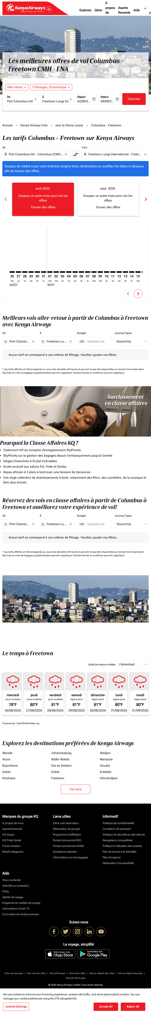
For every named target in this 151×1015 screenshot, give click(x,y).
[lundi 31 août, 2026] (43, 272)
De (8, 96)
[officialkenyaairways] (77, 931)
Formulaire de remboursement (20, 914)
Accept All (105, 1006)
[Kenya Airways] (54, 931)
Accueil (7, 125)
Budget (81, 333)
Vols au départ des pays (130, 973)
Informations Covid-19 (15, 908)
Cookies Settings (16, 1006)
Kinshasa (8, 778)
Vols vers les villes (36, 973)
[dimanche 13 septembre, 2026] (125, 272)
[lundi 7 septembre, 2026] (87, 272)
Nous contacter (11, 880)
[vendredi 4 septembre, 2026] (68, 272)
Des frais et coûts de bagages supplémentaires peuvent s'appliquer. (37, 372)
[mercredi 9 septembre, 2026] (100, 272)
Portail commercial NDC (67, 840)
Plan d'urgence (112, 857)
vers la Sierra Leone (69, 125)
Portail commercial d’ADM (68, 846)
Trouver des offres (43, 207)
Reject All (133, 1006)
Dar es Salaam (61, 765)
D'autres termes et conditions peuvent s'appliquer (98, 372)
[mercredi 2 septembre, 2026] (56, 272)
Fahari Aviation (11, 846)
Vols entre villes (77, 973)
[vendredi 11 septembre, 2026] (112, 272)
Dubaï (55, 772)
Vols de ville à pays (75, 978)
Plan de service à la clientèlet (119, 851)
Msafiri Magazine (12, 851)
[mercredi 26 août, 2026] (12, 272)
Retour (105, 96)
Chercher (134, 99)
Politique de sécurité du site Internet (124, 834)
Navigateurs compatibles (118, 840)
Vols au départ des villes (101, 973)
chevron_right (145, 199)
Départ (81, 96)
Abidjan (105, 753)
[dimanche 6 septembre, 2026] (81, 272)
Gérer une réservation (66, 823)
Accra (6, 759)
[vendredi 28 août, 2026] (24, 272)
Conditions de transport (117, 828)
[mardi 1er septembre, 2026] (49, 272)
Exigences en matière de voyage (21, 902)
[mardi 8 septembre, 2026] (94, 272)
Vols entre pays (57, 973)
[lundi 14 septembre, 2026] (131, 272)
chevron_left (5, 199)
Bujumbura (10, 765)
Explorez (85, 10)
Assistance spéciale (64, 851)
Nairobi (7, 753)
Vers (84, 147)
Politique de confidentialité (118, 823)
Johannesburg (61, 753)
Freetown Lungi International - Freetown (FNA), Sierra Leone (55, 101)
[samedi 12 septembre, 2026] (119, 272)
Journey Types (123, 333)
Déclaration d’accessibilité (118, 863)
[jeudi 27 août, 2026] (18, 272)
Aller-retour (15, 87)
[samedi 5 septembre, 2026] (75, 272)
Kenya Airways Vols (34, 125)
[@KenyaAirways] (65, 931)
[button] (51, 87)
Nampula (106, 759)
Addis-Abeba (60, 759)
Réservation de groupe (66, 828)
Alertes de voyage (12, 897)
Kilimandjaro (109, 778)
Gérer (98, 10)
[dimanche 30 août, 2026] (37, 272)
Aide (137, 10)
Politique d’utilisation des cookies (122, 846)
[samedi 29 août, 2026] (31, 272)
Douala (105, 765)
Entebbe (105, 772)
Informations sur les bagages (70, 857)
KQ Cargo (8, 834)
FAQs (5, 891)
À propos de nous (110, 10)
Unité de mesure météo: (102, 664)
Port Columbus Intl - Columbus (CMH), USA (20, 101)
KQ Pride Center (11, 840)
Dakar (6, 772)
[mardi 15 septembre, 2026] (138, 272)
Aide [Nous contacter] (15, 885)
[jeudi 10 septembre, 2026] (106, 272)
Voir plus (75, 789)
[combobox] (36, 154)
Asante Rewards (124, 10)
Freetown (57, 778)
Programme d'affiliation (67, 834)
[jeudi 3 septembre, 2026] (62, 272)
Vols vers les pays (14, 973)
